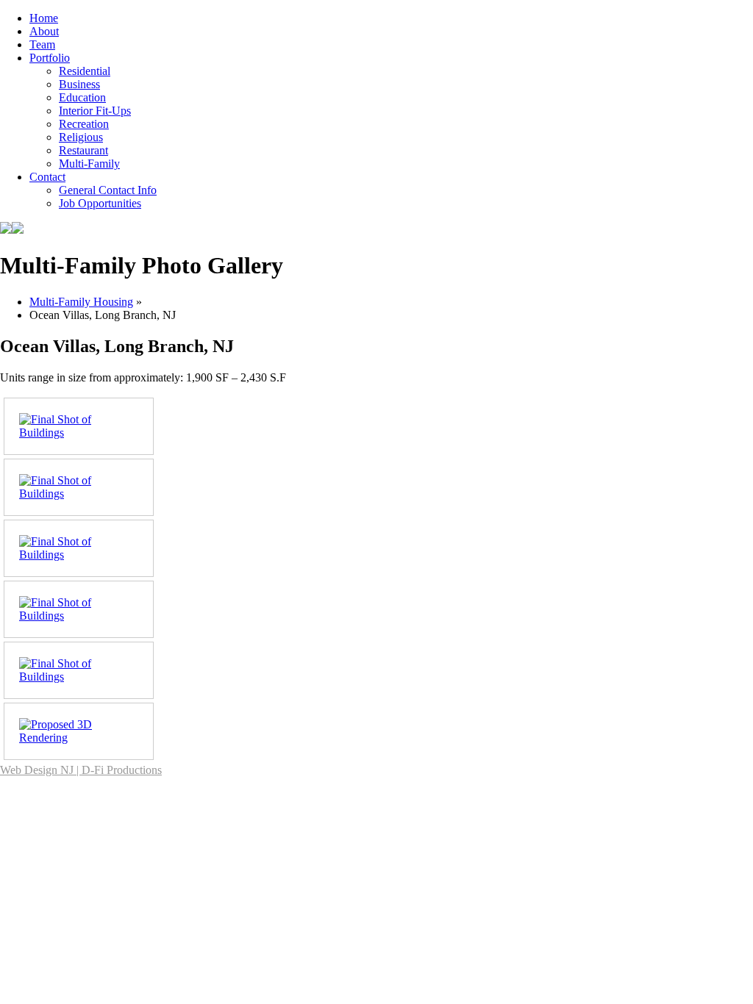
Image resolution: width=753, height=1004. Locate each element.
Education (82, 97)
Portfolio (49, 57)
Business (79, 84)
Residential (84, 71)
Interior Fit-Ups (95, 110)
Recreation (84, 124)
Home (43, 18)
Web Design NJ (37, 770)
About (44, 31)
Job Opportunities (100, 203)
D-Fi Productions (122, 770)
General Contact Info (108, 190)
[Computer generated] (63, 737)
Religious (81, 137)
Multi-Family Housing (81, 301)
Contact (47, 177)
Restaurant (83, 150)
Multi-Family (89, 163)
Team (42, 44)
